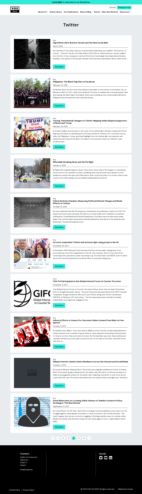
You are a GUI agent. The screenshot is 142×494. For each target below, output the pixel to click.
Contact (112, 7)
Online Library (55, 12)
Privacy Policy (28, 490)
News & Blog (85, 12)
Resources (124, 12)
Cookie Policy (14, 490)
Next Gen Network (110, 12)
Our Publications (71, 12)
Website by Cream (125, 489)
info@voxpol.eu (26, 469)
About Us (42, 12)
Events (97, 12)
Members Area (124, 7)
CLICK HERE (57, 2)
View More (59, 67)
